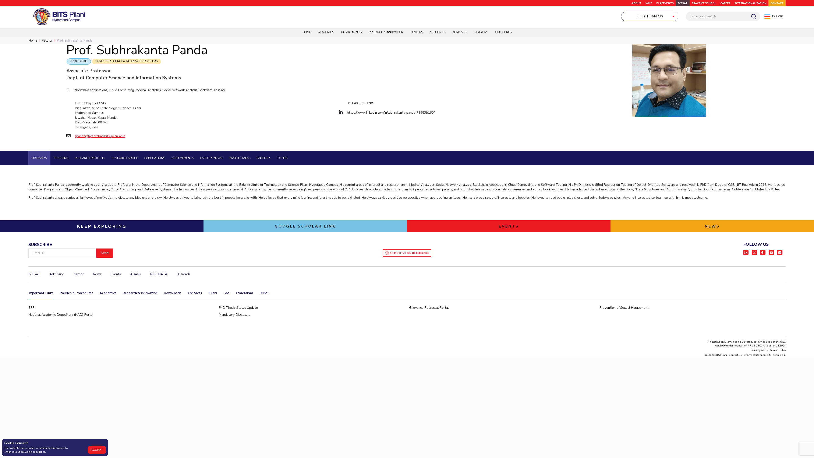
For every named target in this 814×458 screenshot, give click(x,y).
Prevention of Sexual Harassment (624, 308)
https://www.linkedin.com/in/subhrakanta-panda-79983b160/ (391, 112)
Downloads (172, 293)
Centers (416, 32)
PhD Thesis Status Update (238, 308)
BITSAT (682, 3)
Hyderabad (78, 61)
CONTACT (777, 3)
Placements (665, 3)
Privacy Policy (760, 350)
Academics (326, 32)
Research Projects (90, 158)
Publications (154, 158)
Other (282, 158)
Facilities (264, 158)
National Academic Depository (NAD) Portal (60, 315)
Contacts (195, 293)
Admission (459, 32)
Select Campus (650, 16)
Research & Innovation (386, 32)
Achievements (182, 158)
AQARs (135, 274)
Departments (351, 32)
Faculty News (211, 158)
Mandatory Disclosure (235, 315)
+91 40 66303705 (360, 103)
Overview (39, 158)
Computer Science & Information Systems (126, 61)
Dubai (263, 293)
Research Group (125, 158)
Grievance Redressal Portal (429, 308)
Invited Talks (239, 158)
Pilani (212, 293)
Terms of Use (778, 350)
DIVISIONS (481, 32)
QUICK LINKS (503, 32)
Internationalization (750, 3)
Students (437, 32)
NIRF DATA (158, 274)
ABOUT (636, 3)
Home (307, 32)
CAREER (725, 3)
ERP (31, 308)
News (97, 274)
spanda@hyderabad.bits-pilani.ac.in (100, 136)
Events (116, 274)
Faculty (47, 40)
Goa (226, 293)
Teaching (61, 158)
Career (79, 274)
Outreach (183, 274)
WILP (648, 3)
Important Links (40, 293)
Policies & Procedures (76, 293)
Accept (97, 450)
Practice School (704, 3)
